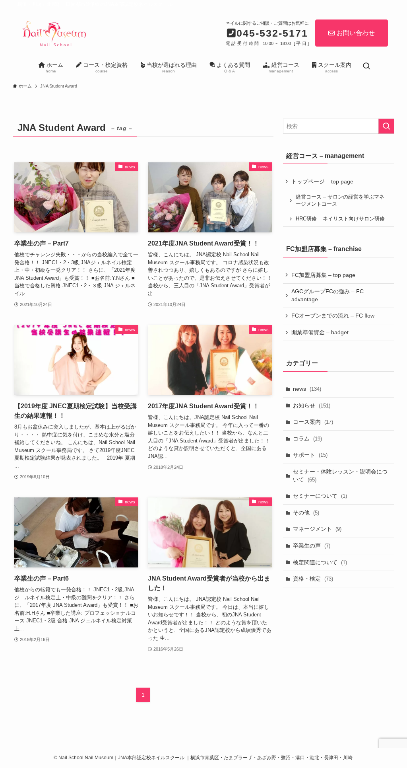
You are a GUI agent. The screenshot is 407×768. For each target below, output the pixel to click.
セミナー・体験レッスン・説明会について (340, 475)
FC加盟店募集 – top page (323, 275)
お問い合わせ (356, 32)
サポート (310, 455)
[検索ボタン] (366, 66)
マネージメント (317, 529)
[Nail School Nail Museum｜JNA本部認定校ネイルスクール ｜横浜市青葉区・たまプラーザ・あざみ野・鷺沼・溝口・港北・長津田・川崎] (53, 32)
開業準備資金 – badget (320, 332)
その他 (306, 512)
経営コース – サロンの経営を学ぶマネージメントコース (340, 200)
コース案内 (313, 422)
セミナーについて (320, 496)
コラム (307, 438)
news (307, 389)
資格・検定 (313, 578)
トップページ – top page (322, 181)
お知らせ (311, 405)
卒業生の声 (311, 545)
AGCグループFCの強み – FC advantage (327, 295)
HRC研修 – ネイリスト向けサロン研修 (340, 219)
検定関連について (320, 562)
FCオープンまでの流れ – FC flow (332, 315)
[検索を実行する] (386, 126)
